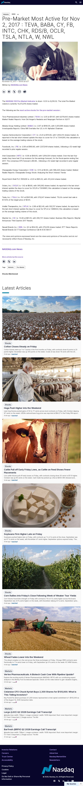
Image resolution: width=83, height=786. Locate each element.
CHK (32, 170)
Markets (6, 14)
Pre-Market (20, 267)
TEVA (37, 117)
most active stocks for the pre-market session (40, 110)
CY (34, 135)
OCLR (15, 185)
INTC (19, 156)
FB (17, 147)
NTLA (26, 206)
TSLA (14, 197)
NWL (21, 227)
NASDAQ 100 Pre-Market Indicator (20, 101)
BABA (30, 126)
